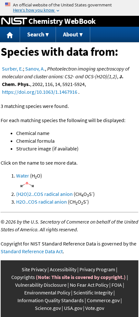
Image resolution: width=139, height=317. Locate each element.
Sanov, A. (35, 68)
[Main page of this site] (10, 35)
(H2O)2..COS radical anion (44, 194)
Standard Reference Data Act (32, 251)
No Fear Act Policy (89, 285)
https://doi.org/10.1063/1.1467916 (39, 92)
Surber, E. (12, 68)
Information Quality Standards (50, 300)
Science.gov (48, 308)
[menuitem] (10, 35)
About (70, 34)
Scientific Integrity (92, 292)
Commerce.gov (103, 300)
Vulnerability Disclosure (41, 285)
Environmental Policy (47, 292)
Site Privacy (34, 269)
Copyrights (23, 277)
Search (35, 34)
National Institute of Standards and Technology (14, 21)
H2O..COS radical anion (41, 201)
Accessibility (63, 269)
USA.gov (73, 308)
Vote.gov (94, 308)
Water (22, 175)
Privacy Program (97, 269)
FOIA (117, 285)
